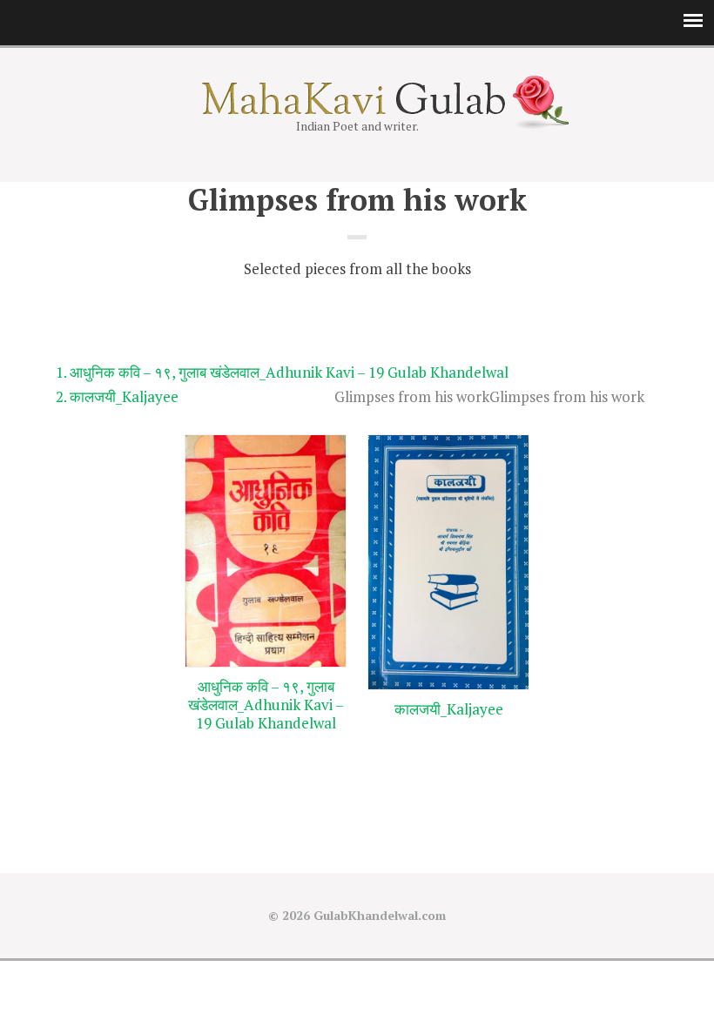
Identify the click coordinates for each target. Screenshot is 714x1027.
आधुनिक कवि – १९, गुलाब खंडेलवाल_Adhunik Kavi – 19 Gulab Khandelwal (289, 372)
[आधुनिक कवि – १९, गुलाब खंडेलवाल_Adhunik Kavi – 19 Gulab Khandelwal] (266, 551)
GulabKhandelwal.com (379, 915)
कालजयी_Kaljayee (124, 396)
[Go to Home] (357, 109)
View (266, 756)
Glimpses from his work (566, 396)
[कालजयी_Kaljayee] (448, 562)
